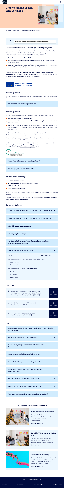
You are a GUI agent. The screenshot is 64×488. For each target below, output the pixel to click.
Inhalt (9, 41)
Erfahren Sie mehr (36, 423)
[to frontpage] (5, 2)
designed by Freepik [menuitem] (57, 484)
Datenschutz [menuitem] (20, 484)
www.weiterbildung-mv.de (27, 147)
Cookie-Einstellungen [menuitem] (38, 484)
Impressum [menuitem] (4, 484)
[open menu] (60, 2)
